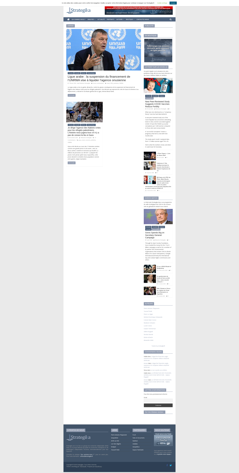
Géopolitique (91, 73)
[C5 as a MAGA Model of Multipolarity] (150, 266)
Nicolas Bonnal (148, 334)
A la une (71, 73)
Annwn (146, 363)
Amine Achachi (148, 337)
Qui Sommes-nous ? (78, 19)
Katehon (135, 441)
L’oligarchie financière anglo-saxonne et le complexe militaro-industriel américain (156, 358)
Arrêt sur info (115, 441)
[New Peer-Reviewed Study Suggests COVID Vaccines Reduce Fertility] (158, 79)
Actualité (101, 19)
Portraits (110, 19)
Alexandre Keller (148, 340)
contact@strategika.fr (86, 456)
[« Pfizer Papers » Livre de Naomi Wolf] (150, 153)
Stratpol (113, 447)
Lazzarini (87, 140)
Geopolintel (114, 438)
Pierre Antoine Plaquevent (151, 308)
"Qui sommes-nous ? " (88, 454)
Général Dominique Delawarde (153, 317)
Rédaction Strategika (84, 83)
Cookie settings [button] (162, 3)
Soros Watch (156, 229)
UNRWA (121, 83)
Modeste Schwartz (149, 323)
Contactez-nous (142, 19)
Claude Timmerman (150, 329)
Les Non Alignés (116, 444)
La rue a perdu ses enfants (159, 370)
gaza (79, 140)
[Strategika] (68, 19)
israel (108, 83)
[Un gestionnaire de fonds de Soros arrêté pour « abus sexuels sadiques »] (150, 275)
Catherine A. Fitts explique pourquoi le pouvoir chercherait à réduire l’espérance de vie (163, 167)
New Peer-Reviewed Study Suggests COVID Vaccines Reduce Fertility (157, 104)
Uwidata (135, 444)
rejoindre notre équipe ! (164, 454)
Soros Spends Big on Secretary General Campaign (154, 235)
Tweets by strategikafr (158, 346)
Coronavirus (149, 98)
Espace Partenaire (138, 450)
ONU (111, 83)
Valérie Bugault (148, 331)
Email (145, 397)
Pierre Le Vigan (148, 314)
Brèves (84, 73)
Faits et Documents (139, 438)
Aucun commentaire (98, 83)
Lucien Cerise (148, 326)
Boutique (129, 19)
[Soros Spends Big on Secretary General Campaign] (158, 210)
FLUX (134, 435)
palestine (116, 83)
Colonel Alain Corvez (150, 320)
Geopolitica (136, 447)
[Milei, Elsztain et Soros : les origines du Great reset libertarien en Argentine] (150, 288)
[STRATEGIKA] (78, 434)
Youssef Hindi (148, 311)
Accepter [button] (173, 3)
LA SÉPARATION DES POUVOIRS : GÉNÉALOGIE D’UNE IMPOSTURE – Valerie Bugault (158, 375)
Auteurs (119, 19)
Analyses (91, 19)
